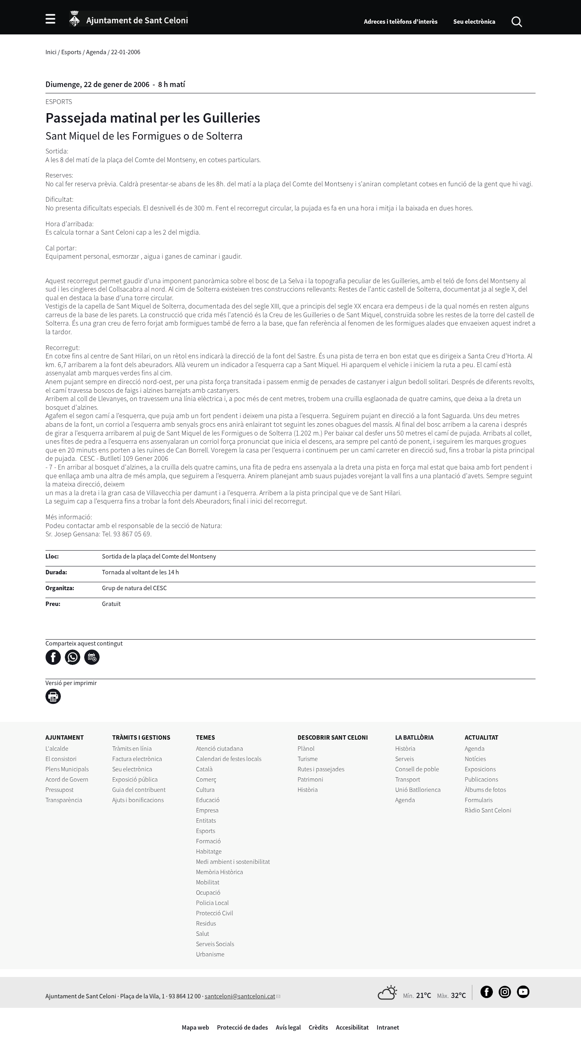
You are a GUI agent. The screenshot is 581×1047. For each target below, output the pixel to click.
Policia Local (212, 903)
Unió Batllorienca (418, 789)
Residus (206, 923)
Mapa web (195, 1027)
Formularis (478, 800)
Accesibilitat (352, 1027)
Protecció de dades (242, 1027)
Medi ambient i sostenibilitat (233, 861)
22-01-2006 (125, 52)
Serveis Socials (215, 944)
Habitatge (209, 851)
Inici (51, 52)
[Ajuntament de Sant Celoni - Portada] (128, 17)
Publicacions (481, 779)
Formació (208, 841)
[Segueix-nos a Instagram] (502, 996)
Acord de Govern (67, 779)
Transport (407, 779)
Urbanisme (210, 954)
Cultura (205, 789)
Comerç (206, 779)
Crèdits (318, 1027)
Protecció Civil (214, 913)
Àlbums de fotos (485, 789)
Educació (208, 800)
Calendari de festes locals (228, 759)
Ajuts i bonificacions (138, 800)
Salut (202, 933)
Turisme (308, 759)
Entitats (206, 820)
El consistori (61, 759)
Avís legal (288, 1027)
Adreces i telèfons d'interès (401, 21)
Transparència (63, 800)
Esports (71, 52)
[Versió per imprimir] (55, 697)
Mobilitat (207, 882)
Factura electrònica (137, 759)
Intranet (388, 1027)
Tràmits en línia (132, 748)
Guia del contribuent (139, 789)
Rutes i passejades (321, 769)
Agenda (96, 52)
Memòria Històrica (219, 872)
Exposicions (480, 769)
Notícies (475, 759)
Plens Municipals (67, 769)
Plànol (306, 748)
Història (308, 789)
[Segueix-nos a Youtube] (521, 996)
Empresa (207, 810)
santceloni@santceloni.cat (240, 996)
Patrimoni (310, 779)
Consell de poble (417, 769)
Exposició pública (135, 779)
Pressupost (59, 789)
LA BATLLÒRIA (414, 737)
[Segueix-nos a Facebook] (484, 996)
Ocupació (208, 892)
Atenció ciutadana (219, 748)
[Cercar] (517, 21)
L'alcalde (56, 748)
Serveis (404, 759)
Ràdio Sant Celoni (488, 810)
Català (204, 769)
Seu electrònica (474, 21)
